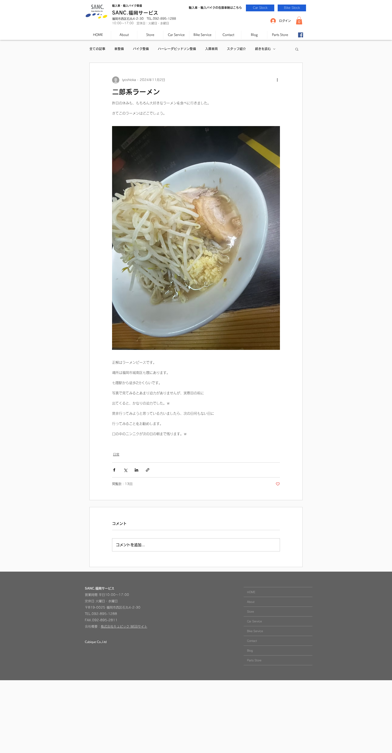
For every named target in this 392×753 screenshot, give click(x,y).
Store (250, 611)
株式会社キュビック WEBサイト (124, 626)
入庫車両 (211, 48)
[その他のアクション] (277, 80)
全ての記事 (97, 48)
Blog (250, 650)
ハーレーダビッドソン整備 (177, 48)
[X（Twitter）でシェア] (125, 470)
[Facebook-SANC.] (300, 34)
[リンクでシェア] (147, 470)
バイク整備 (141, 48)
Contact (252, 640)
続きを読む (263, 48)
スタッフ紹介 (236, 48)
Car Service (254, 621)
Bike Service (255, 631)
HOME (251, 592)
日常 (116, 454)
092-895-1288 (104, 613)
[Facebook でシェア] (114, 470)
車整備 (119, 48)
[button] (299, 20)
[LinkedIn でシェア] (136, 470)
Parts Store (254, 660)
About (251, 601)
